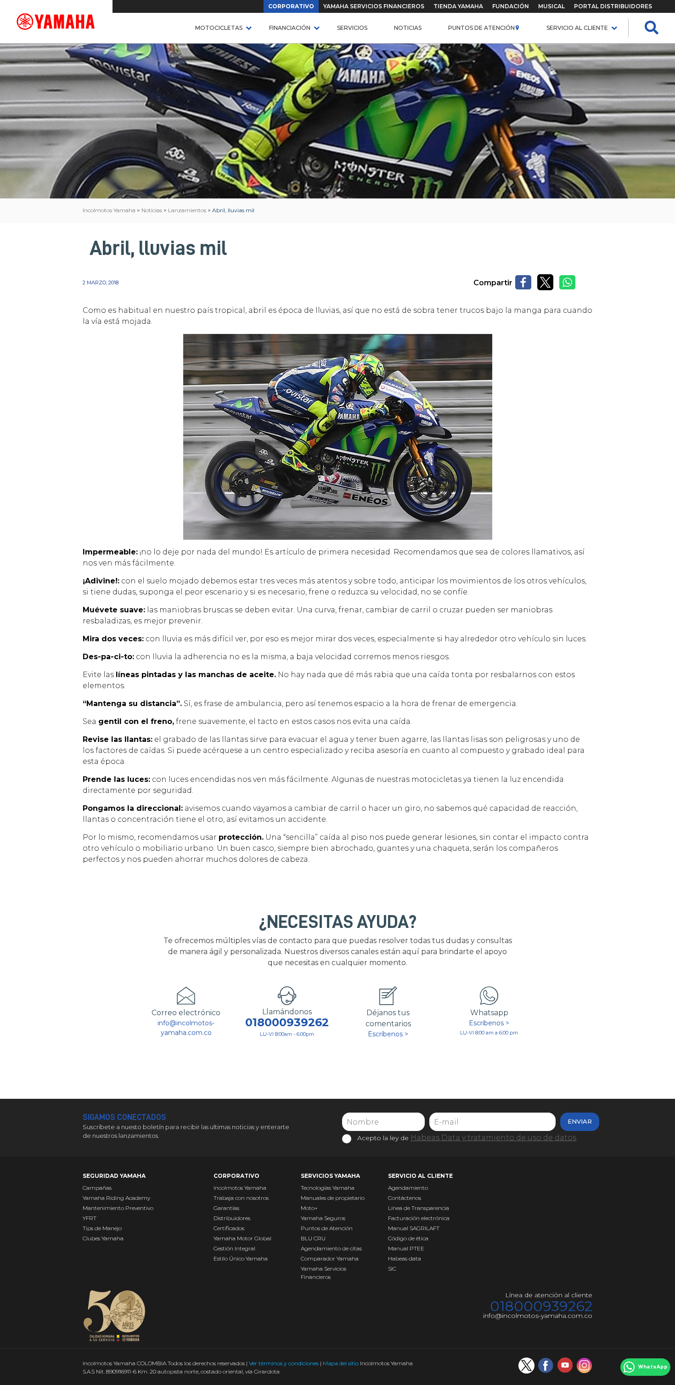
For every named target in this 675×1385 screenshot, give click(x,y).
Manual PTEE (406, 1248)
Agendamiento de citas (331, 1248)
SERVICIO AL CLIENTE (577, 27)
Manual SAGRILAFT (413, 1228)
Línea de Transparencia (418, 1207)
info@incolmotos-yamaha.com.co (186, 1028)
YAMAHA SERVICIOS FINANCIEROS (373, 6)
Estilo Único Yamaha (241, 1258)
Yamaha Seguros (323, 1218)
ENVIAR (580, 1121)
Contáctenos (404, 1197)
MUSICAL (551, 6)
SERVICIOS (352, 27)
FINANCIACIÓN (289, 27)
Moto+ (309, 1207)
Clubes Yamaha (103, 1238)
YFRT (89, 1218)
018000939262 (287, 1022)
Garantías (226, 1207)
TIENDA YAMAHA (458, 6)
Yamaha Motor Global (242, 1238)
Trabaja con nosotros (241, 1197)
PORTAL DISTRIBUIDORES (613, 6)
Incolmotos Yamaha (240, 1187)
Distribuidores (232, 1218)
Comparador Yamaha (330, 1258)
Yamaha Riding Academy (116, 1197)
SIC (392, 1268)
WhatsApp (652, 1367)
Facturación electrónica (419, 1218)
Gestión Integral (234, 1248)
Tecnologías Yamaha (327, 1187)
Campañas (97, 1187)
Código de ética (408, 1238)
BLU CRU (313, 1238)
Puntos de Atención (481, 27)
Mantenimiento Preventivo (118, 1207)
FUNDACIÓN (510, 6)
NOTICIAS (408, 27)
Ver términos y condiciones (284, 1363)
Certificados (229, 1228)
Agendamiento (408, 1187)
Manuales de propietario (333, 1197)
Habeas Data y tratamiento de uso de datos (493, 1137)
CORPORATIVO (291, 6)
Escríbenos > (388, 1034)
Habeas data (404, 1258)
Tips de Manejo (102, 1228)
